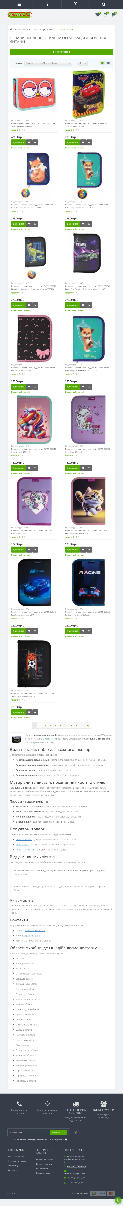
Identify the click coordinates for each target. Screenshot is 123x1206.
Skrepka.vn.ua (49, 738)
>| (88, 725)
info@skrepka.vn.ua (31, 935)
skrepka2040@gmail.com (75, 1173)
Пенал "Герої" (22, 844)
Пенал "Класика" (24, 839)
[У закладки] (29, 142)
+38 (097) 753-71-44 (76, 1166)
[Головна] (11, 29)
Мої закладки (42, 1168)
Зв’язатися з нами (16, 1156)
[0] (97, 15)
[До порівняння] (35, 142)
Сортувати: (17, 63)
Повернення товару (17, 1161)
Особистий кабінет (44, 1159)
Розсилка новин (43, 1173)
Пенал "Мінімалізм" (25, 849)
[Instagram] (75, 1131)
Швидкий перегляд (34, 91)
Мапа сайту (13, 1165)
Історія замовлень (44, 1164)
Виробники (13, 1170)
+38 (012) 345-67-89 (35, 930)
